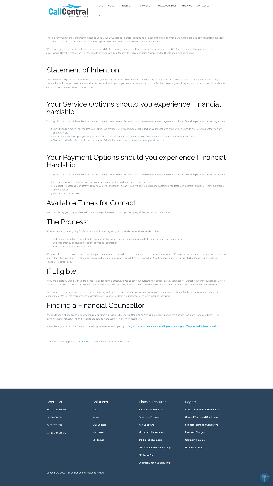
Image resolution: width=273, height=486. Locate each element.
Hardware (98, 432)
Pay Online (145, 6)
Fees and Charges (195, 432)
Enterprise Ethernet (149, 417)
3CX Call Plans (146, 425)
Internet (126, 6)
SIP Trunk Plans (147, 455)
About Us (187, 6)
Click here (83, 341)
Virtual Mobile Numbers (151, 432)
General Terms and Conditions (201, 417)
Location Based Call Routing (154, 462)
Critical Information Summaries (202, 409)
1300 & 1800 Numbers (150, 440)
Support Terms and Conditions (201, 425)
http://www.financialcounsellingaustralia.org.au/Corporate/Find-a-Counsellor (176, 326)
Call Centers (99, 425)
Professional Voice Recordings (155, 447)
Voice (111, 6)
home (100, 6)
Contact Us (203, 6)
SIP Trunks (98, 440)
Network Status (193, 447)
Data (95, 409)
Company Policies (195, 440)
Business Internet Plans (151, 409)
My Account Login (167, 6)
